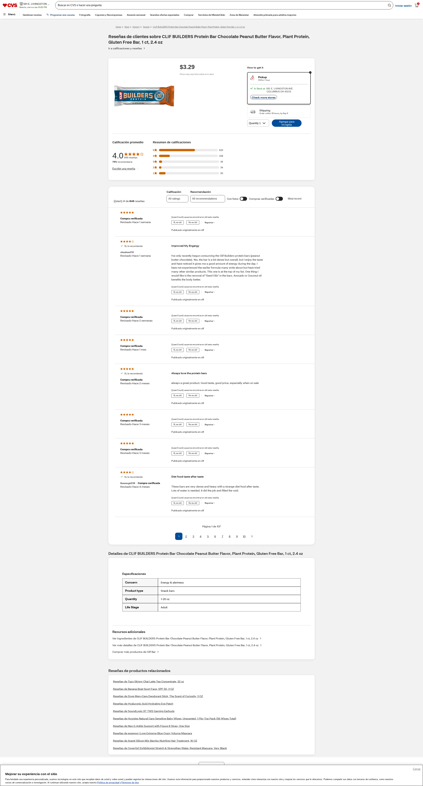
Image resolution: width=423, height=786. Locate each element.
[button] (243, 199)
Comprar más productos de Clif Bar (134, 651)
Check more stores (263, 97)
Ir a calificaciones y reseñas (125, 48)
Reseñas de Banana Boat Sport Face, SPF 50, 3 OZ (143, 689)
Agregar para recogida (286, 123)
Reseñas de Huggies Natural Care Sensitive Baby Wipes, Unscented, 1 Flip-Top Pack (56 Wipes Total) (174, 718)
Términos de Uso (130, 782)
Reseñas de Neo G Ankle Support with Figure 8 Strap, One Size (151, 726)
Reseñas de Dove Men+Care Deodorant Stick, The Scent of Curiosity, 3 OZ (158, 696)
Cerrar (417, 769)
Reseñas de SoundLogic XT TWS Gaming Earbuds (143, 711)
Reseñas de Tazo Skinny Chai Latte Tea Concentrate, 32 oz (148, 681)
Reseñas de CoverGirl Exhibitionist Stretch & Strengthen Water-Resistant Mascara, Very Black (170, 748)
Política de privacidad (108, 782)
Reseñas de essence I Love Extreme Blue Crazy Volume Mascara (152, 733)
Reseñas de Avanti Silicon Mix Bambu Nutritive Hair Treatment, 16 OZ (155, 740)
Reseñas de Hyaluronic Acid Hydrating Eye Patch (143, 703)
